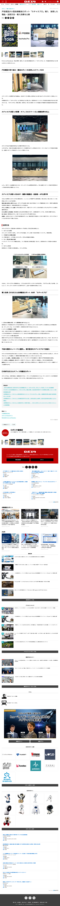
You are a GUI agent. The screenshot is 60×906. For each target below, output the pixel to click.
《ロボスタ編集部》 (54, 419)
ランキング (7, 4)
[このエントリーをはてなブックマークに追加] (13, 18)
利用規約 (29, 902)
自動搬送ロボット (6, 424)
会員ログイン (19, 741)
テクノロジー (53, 4)
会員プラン (40, 741)
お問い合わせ (24, 902)
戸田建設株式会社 (6, 413)
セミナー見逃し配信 (32, 4)
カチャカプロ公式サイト (7, 415)
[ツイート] (6, 18)
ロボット (45, 4)
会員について (39, 4)
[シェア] (8, 18)
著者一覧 (14, 902)
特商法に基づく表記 (43, 902)
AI (48, 4)
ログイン (42, 459)
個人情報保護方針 (35, 902)
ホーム (2, 4)
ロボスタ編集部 (17, 430)
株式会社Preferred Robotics (9, 417)
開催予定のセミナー (23, 4)
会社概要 (19, 902)
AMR (14, 424)
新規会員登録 (18, 459)
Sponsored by (51, 890)
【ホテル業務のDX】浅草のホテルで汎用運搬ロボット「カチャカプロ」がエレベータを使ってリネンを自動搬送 (29, 387)
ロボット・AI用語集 (14, 4)
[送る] (11, 18)
